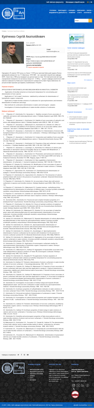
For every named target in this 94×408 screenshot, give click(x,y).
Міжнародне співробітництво (75, 2)
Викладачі (62, 10)
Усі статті (89, 109)
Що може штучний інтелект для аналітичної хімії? (76, 89)
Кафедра (71, 10)
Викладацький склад (37, 369)
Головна (52, 10)
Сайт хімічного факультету (55, 2)
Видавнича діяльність (58, 13)
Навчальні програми (36, 374)
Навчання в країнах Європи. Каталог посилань (80, 123)
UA (88, 2)
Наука (89, 10)
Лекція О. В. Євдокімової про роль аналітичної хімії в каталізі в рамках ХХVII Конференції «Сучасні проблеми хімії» (78, 65)
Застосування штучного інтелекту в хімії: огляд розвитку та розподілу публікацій (78, 97)
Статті (79, 13)
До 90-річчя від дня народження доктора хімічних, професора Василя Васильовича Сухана (78, 55)
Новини (72, 13)
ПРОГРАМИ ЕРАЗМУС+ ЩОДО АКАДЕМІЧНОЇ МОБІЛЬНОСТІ (78, 118)
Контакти (87, 13)
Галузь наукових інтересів (36, 67)
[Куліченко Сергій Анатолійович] (13, 63)
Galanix (89, 405)
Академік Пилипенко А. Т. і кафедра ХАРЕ (79, 104)
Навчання (81, 10)
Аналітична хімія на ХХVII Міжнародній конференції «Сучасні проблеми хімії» (79, 74)
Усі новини (88, 80)
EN (91, 2)
